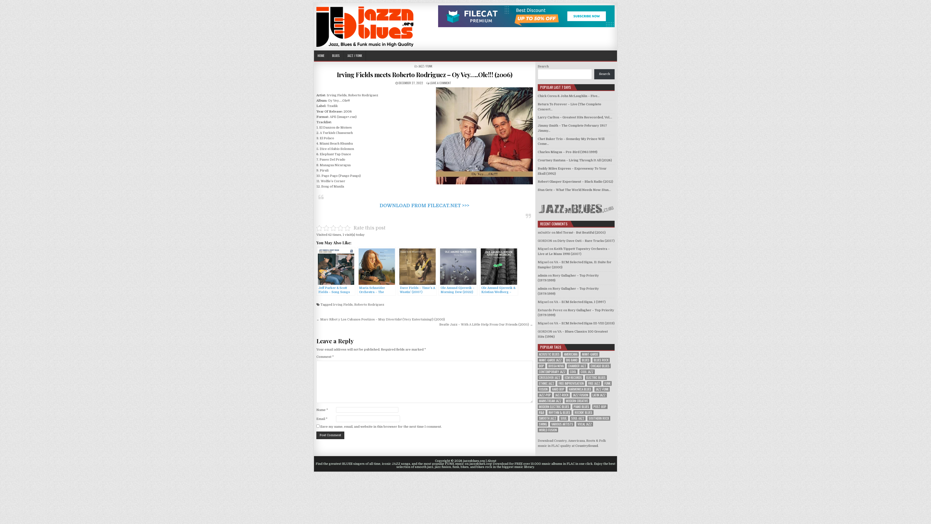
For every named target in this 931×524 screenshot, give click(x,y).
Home (321, 55)
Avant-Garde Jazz (550, 360)
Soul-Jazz (577, 418)
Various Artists (562, 424)
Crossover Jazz (549, 377)
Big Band (572, 360)
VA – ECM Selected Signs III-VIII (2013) (584, 323)
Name (322, 410)
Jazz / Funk (354, 55)
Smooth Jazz (547, 418)
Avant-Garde (590, 354)
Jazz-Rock (562, 395)
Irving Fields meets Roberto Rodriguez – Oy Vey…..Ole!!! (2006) (425, 74)
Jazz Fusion (580, 395)
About (491, 461)
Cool (573, 371)
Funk (607, 383)
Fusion (543, 389)
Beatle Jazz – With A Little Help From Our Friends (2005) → (486, 324)
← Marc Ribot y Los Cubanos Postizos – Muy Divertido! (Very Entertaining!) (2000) (380, 319)
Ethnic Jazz (546, 383)
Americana (571, 354)
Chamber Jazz (577, 366)
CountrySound (586, 446)
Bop (541, 366)
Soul (564, 418)
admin (542, 275)
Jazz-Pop (545, 395)
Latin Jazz (599, 395)
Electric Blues (596, 377)
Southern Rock (599, 418)
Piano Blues (581, 406)
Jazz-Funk (602, 389)
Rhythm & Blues (559, 412)
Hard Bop (558, 389)
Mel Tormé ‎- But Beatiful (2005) (581, 232)
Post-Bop (600, 406)
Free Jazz (594, 383)
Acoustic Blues (549, 354)
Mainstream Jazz (550, 401)
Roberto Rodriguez (369, 304)
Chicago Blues (600, 366)
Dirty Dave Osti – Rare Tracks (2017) (586, 241)
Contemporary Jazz (552, 371)
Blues (336, 55)
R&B (541, 412)
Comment (325, 357)
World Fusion (548, 430)
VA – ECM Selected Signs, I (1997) (580, 302)
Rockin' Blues (583, 412)
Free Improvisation (571, 383)
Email (322, 419)
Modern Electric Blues (554, 406)
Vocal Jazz (585, 424)
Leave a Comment (440, 83)
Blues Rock (601, 360)
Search (543, 66)
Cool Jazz (587, 371)
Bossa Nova (556, 366)
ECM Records (573, 377)
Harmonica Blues (580, 389)
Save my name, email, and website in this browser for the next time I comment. (381, 426)
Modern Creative (577, 401)
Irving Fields (343, 304)
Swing (543, 424)
